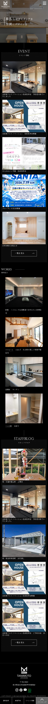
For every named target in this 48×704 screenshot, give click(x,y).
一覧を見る (19, 253)
